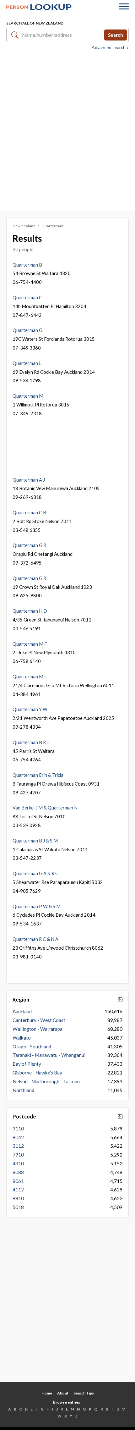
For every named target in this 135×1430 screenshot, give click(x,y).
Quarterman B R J (31, 742)
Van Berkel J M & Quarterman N (45, 807)
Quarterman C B (29, 512)
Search (115, 34)
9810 (18, 1198)
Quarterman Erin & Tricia (38, 775)
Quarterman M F (30, 644)
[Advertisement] (67, 129)
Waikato (22, 1038)
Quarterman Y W (30, 709)
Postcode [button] (24, 1116)
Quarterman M (28, 396)
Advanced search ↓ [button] (110, 47)
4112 (18, 1189)
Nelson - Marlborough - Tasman (46, 1081)
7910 (18, 1154)
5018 (18, 1207)
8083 (18, 1172)
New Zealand (24, 226)
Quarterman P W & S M (37, 906)
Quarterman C (27, 297)
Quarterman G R (29, 545)
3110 (18, 1128)
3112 (18, 1146)
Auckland (22, 1011)
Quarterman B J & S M (35, 840)
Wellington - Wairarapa (37, 1029)
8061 (18, 1181)
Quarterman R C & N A (35, 939)
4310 (18, 1163)
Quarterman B (27, 265)
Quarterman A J (29, 480)
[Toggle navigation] (124, 7)
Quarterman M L (30, 676)
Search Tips (83, 1393)
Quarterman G (27, 330)
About (62, 1393)
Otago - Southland (32, 1046)
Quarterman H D (30, 611)
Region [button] (21, 1000)
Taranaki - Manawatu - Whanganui (49, 1055)
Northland (23, 1090)
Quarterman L (27, 363)
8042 (18, 1137)
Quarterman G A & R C (35, 873)
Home (46, 1393)
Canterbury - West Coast (39, 1020)
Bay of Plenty (27, 1064)
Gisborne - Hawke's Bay (37, 1072)
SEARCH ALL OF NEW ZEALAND (34, 23)
